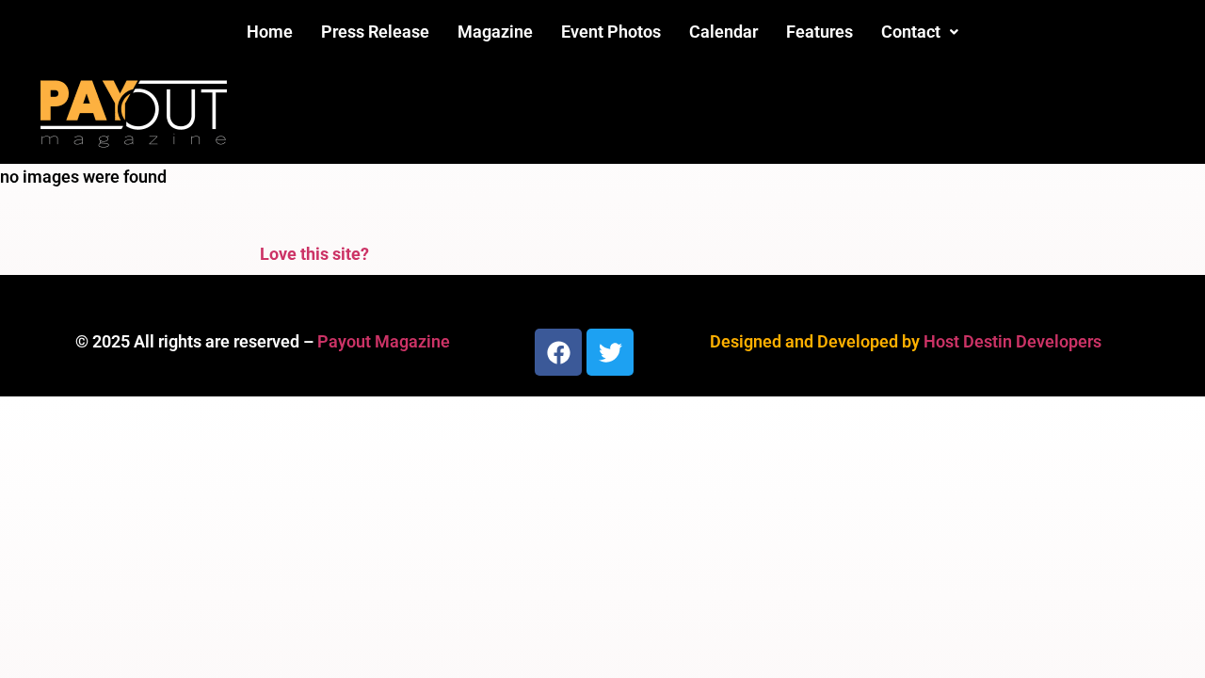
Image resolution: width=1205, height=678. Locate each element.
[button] (919, 32)
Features (819, 31)
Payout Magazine (383, 341)
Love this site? (314, 254)
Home (270, 31)
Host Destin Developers (1012, 341)
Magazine (495, 31)
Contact (910, 31)
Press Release (375, 31)
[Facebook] (558, 352)
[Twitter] (610, 352)
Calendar (723, 31)
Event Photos (611, 31)
